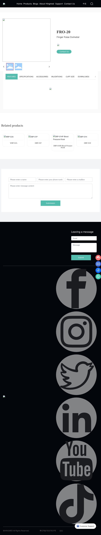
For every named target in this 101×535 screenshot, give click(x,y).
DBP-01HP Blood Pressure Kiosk (62, 146)
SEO (61, 531)
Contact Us (64, 52)
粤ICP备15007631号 (48, 531)
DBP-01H (87, 143)
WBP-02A (13, 143)
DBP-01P (38, 143)
